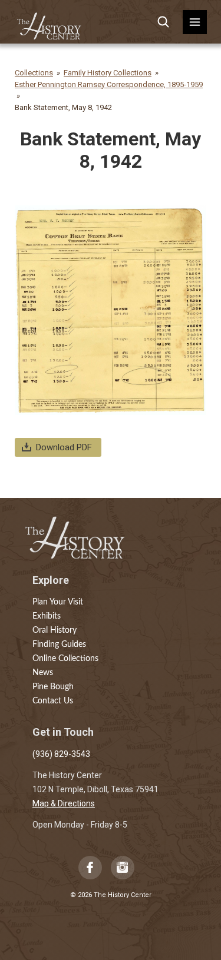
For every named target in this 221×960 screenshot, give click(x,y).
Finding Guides (59, 644)
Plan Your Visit (57, 602)
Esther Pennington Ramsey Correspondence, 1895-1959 (109, 84)
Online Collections (65, 659)
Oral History (54, 630)
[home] (49, 22)
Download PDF (64, 447)
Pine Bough (53, 687)
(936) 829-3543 (61, 754)
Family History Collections (107, 72)
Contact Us (52, 701)
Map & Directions (63, 803)
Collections (34, 72)
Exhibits (46, 616)
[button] (195, 22)
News (42, 673)
